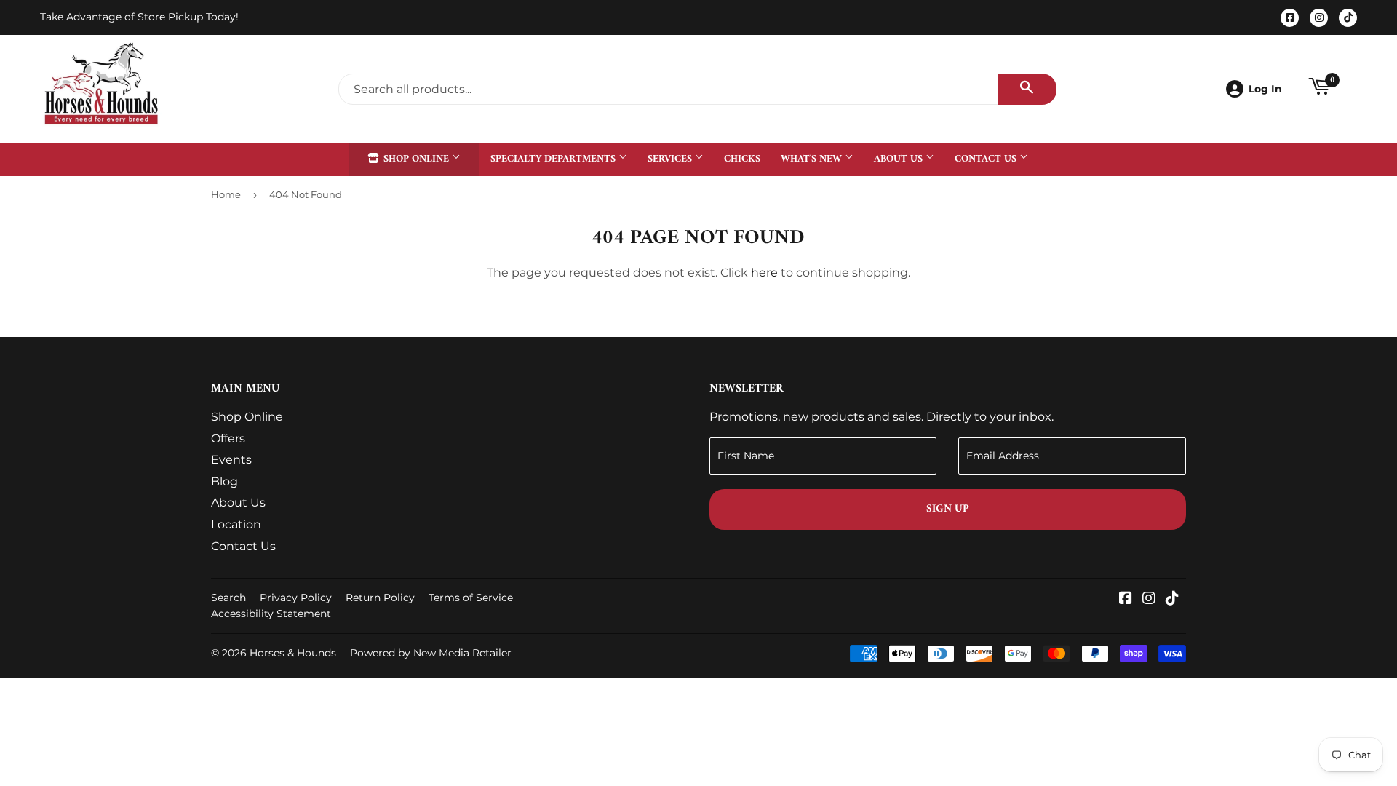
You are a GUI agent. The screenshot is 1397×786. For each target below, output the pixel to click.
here (764, 272)
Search (228, 597)
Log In (1265, 89)
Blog (224, 481)
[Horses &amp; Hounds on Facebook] (1125, 599)
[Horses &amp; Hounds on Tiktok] (1172, 599)
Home (226, 194)
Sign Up (947, 509)
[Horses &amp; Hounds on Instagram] (1148, 599)
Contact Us (987, 159)
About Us (900, 159)
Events (231, 460)
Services (671, 159)
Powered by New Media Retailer (431, 653)
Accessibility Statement (271, 613)
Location (236, 524)
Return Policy (380, 597)
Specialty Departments (554, 159)
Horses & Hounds (293, 653)
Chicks (742, 159)
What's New (813, 159)
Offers (228, 438)
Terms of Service (471, 597)
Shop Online (416, 159)
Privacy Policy (296, 597)
